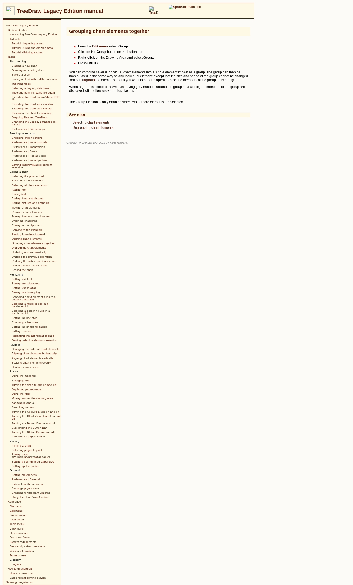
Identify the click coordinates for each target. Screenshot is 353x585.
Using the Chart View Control (30, 497)
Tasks (11, 56)
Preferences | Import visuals (29, 142)
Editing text (19, 194)
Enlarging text (20, 380)
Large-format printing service (28, 577)
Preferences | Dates (24, 151)
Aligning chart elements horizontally (34, 353)
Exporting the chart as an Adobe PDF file (35, 98)
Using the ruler (21, 393)
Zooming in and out (24, 402)
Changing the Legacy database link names (34, 123)
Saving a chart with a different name (35, 79)
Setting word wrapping (26, 292)
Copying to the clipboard (27, 229)
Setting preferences (24, 474)
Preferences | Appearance (28, 436)
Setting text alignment (25, 283)
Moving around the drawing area (32, 398)
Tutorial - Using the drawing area (32, 47)
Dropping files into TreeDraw (29, 117)
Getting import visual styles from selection (32, 166)
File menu (16, 506)
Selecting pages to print (27, 450)
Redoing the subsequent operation (34, 261)
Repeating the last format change (33, 335)
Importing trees (21, 83)
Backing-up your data (25, 488)
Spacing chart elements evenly (31, 362)
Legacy (16, 564)
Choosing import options (27, 137)
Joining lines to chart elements (31, 216)
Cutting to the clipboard (26, 225)
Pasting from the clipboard (28, 234)
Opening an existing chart (28, 70)
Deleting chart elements (27, 238)
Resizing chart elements (27, 211)
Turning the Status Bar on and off (33, 432)
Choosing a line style (25, 322)
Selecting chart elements (27, 180)
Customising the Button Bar (29, 427)
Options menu (19, 533)
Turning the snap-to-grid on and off (34, 384)
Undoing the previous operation (32, 256)
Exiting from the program (27, 483)
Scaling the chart (22, 269)
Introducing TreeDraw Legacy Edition (33, 34)
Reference (14, 501)
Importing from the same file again (33, 92)
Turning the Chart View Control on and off (36, 417)
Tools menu (17, 523)
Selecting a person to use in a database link (31, 312)
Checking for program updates (31, 492)
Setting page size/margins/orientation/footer (31, 455)
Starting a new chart (24, 65)
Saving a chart (21, 74)
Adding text (19, 189)
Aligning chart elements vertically (32, 358)
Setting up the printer (25, 466)
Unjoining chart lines (24, 220)
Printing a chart (21, 445)
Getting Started (17, 29)
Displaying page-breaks (26, 389)
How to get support (20, 568)
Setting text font (22, 279)
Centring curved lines (25, 366)
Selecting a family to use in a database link (30, 305)
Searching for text (23, 407)
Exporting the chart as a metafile (32, 104)
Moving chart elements (26, 207)
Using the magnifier (24, 375)
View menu (17, 528)
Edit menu (16, 510)
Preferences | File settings (28, 128)
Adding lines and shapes (27, 198)
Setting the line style (25, 317)
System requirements (23, 541)
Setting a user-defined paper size (33, 461)
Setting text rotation (24, 287)
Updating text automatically (29, 252)
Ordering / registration (19, 582)
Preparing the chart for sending (31, 112)
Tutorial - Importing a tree (28, 43)
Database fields (20, 537)
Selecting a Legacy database (30, 88)
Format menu (18, 515)
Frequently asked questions (27, 546)
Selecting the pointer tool (28, 176)
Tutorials (15, 39)
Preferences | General (26, 479)
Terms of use (18, 555)
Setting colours (21, 331)
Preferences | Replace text (29, 155)
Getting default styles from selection (34, 340)
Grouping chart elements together (33, 243)
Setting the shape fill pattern (30, 326)
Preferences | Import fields (28, 146)
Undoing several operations (29, 265)
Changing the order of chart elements (35, 349)
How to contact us (21, 573)
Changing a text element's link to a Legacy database (34, 298)
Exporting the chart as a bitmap (32, 108)
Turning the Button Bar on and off (33, 423)
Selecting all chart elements (29, 185)
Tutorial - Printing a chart (27, 52)
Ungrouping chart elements (29, 247)
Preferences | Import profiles (29, 160)
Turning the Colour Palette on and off (35, 411)
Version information (22, 550)
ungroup (88, 80)
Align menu (17, 519)
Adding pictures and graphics (30, 202)
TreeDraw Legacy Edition (22, 25)
